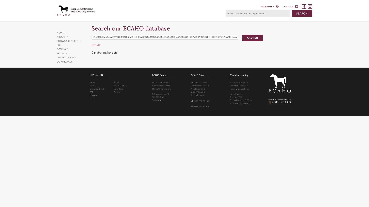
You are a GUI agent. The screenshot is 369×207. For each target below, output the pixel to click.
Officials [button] (63, 49)
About (93, 85)
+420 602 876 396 (201, 101)
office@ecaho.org (201, 106)
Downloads (65, 61)
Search (302, 13)
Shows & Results (98, 89)
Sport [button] (61, 53)
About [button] (61, 36)
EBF (59, 45)
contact (288, 6)
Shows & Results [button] (68, 41)
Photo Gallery (66, 57)
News (60, 32)
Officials (93, 95)
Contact (118, 92)
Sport (116, 82)
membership (267, 6)
